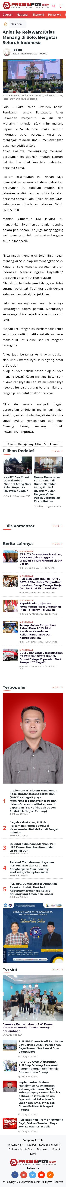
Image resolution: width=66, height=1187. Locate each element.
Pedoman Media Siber (21, 1149)
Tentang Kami (16, 1144)
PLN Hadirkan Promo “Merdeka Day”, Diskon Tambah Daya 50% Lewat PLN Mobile (40, 1123)
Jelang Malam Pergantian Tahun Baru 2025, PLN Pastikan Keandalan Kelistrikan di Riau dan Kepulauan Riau (38, 631)
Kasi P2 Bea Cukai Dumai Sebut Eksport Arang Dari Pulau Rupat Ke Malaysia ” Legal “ (17, 484)
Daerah (7, 15)
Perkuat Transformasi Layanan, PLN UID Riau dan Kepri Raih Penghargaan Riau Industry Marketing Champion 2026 (32, 867)
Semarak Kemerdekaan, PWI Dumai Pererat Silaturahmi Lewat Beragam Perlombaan (28, 1027)
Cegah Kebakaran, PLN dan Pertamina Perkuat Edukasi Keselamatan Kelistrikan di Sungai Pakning (34, 827)
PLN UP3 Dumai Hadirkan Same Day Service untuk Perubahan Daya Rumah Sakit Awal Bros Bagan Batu (40, 1046)
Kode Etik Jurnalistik (50, 1144)
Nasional (22, 15)
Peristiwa (54, 15)
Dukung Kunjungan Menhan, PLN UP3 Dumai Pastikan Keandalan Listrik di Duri (33, 847)
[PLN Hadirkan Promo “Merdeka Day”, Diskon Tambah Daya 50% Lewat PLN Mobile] (10, 1123)
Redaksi (17, 49)
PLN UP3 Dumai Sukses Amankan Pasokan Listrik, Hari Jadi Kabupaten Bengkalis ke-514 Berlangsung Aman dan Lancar (33, 889)
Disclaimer (43, 1149)
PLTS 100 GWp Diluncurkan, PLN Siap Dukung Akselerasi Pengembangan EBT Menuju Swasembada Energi (38, 1067)
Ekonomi (38, 15)
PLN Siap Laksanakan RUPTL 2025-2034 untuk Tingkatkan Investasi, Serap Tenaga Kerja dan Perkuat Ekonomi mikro (41, 583)
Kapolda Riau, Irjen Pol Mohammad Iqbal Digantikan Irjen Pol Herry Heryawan (40, 606)
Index (56, 450)
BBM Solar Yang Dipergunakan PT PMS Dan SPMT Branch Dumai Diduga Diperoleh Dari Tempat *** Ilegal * (41, 657)
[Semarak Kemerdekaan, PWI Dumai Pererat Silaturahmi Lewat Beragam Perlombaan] (33, 998)
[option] (18, 478)
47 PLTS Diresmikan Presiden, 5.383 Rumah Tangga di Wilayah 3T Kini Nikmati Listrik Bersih (41, 559)
